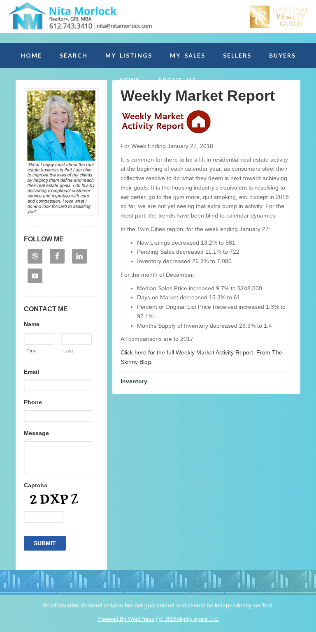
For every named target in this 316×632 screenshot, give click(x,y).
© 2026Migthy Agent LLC (189, 619)
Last (68, 350)
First (31, 350)
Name (32, 324)
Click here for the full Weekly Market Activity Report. (188, 352)
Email (31, 371)
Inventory (134, 381)
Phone (33, 402)
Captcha (35, 485)
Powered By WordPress (126, 619)
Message (36, 433)
